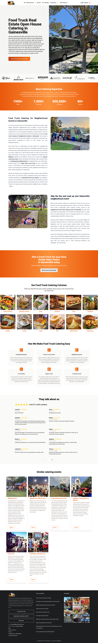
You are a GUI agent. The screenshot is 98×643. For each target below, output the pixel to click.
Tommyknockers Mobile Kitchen (18, 161)
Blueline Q (11, 157)
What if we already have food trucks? (44, 622)
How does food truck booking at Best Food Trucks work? (48, 601)
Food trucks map (21, 611)
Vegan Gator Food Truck (28, 163)
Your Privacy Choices (12, 635)
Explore (11, 527)
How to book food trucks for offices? (43, 598)
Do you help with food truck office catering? (45, 631)
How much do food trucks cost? (42, 612)
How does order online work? (42, 615)
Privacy (10, 631)
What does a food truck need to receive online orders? (47, 619)
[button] (55, 460)
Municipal (21, 620)
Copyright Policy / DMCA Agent (14, 633)
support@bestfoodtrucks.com (18, 624)
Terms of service (12, 630)
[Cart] (89, 3)
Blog (9, 628)
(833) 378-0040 (19, 626)
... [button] (48, 459)
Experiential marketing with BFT (21, 616)
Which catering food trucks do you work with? (45, 605)
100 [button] (52, 459)
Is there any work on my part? (42, 608)
